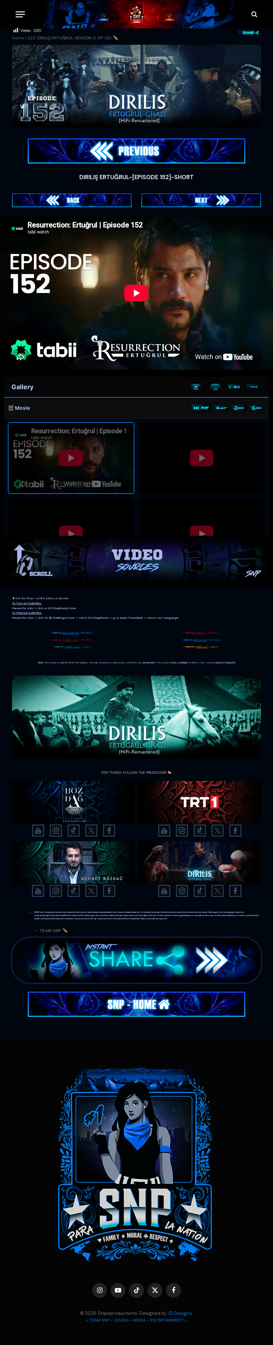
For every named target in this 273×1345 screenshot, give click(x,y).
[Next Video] (221, 408)
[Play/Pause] (201, 408)
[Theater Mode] (234, 387)
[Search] (253, 14)
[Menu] (20, 14)
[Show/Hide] (215, 387)
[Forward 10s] (257, 408)
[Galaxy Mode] (196, 387)
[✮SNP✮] (136, 14)
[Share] (254, 387)
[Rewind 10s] (239, 408)
